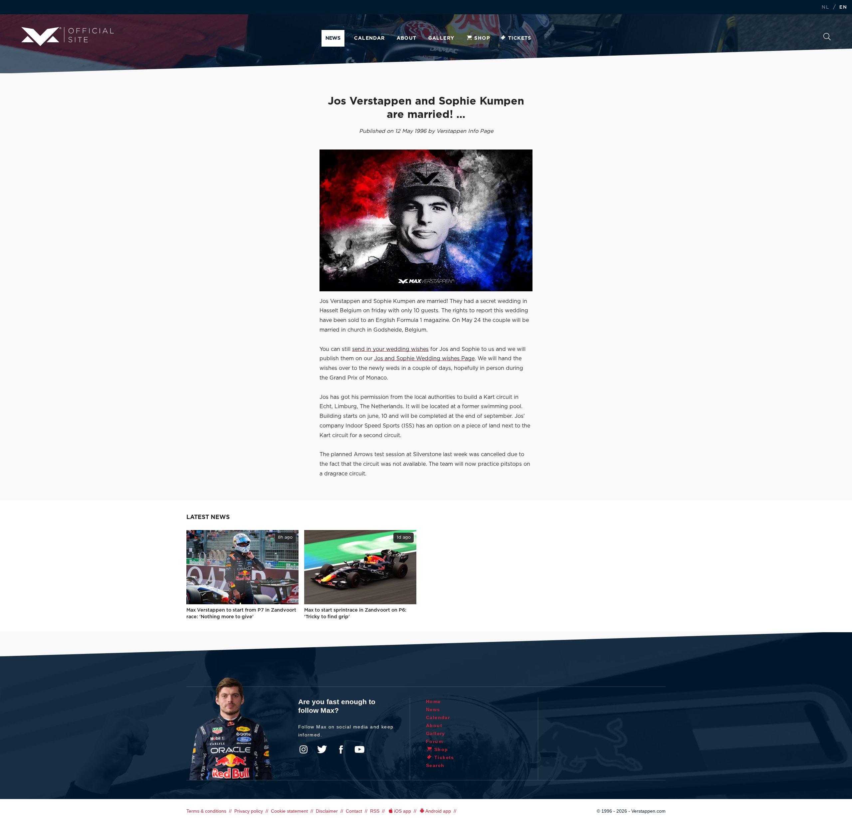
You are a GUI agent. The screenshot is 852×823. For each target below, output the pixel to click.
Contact (354, 811)
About (407, 38)
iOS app (402, 811)
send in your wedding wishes (390, 349)
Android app (438, 811)
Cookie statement (289, 811)
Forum (434, 741)
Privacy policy (248, 811)
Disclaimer (327, 811)
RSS (374, 811)
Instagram (303, 749)
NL (825, 7)
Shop (482, 38)
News (332, 38)
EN (843, 7)
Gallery (441, 38)
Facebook (340, 749)
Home (433, 701)
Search (827, 38)
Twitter (322, 749)
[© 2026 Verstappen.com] (426, 220)
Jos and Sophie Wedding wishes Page (424, 358)
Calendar (369, 38)
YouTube (359, 749)
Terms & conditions (206, 811)
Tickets (520, 38)
